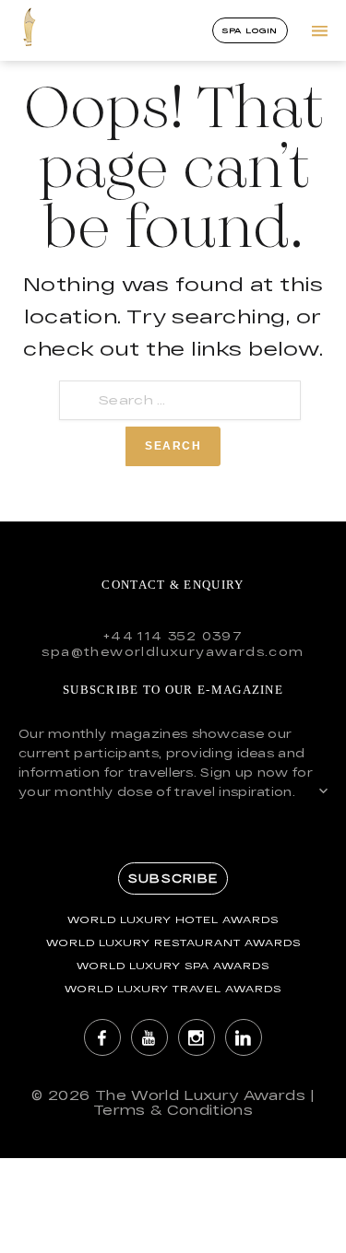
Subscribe (173, 878)
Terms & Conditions (173, 1110)
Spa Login (250, 30)
